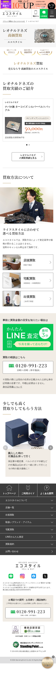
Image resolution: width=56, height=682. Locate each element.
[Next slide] (50, 447)
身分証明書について (12, 387)
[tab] (26, 145)
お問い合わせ (11, 551)
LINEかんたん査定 (14, 537)
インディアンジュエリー (38, 118)
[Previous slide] (5, 447)
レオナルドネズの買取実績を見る (28, 156)
